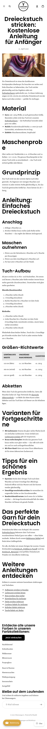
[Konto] (37, 6)
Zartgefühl (6, 686)
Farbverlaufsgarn (8, 93)
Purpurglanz (6, 662)
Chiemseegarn (19, 715)
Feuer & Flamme (8, 668)
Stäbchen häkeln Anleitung (15, 607)
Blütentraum (7, 658)
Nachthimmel (7, 644)
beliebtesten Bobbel (33, 538)
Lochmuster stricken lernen (15, 592)
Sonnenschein (7, 681)
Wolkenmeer (6, 653)
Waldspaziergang (8, 677)
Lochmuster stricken (12, 436)
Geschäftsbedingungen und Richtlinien (23, 720)
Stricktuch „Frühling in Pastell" (25, 549)
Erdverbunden (7, 649)
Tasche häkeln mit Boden (14, 610)
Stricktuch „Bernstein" (10, 552)
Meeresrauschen (8, 672)
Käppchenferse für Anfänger (15, 598)
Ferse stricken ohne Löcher (15, 595)
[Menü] (4, 6)
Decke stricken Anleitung (14, 601)
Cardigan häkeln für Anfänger (16, 604)
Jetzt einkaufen (13, 637)
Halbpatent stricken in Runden (16, 590)
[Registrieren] (41, 704)
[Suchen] (10, 6)
